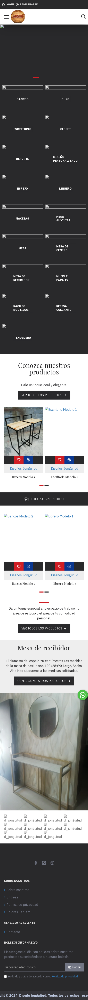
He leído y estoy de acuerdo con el (43, 976)
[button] (41, 485)
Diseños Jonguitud (23, 468)
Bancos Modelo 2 (23, 584)
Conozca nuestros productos (41, 681)
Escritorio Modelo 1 (64, 477)
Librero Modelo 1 (64, 584)
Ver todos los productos (41, 395)
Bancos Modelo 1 (23, 477)
